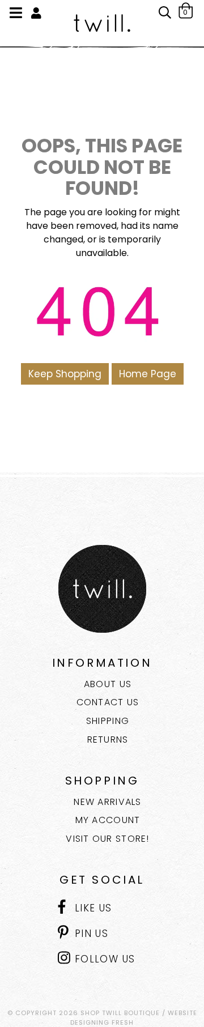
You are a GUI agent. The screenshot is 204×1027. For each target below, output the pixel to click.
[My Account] (36, 14)
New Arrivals (107, 801)
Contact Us (107, 702)
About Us (107, 684)
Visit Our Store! (107, 838)
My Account (108, 819)
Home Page (147, 374)
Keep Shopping (64, 374)
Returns (108, 739)
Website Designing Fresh (133, 1017)
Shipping (107, 720)
